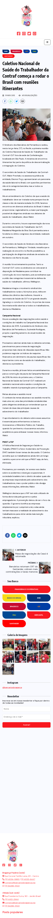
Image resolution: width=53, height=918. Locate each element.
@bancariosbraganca (12, 687)
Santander (14, 624)
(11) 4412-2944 (12, 899)
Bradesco (14, 606)
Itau (14, 615)
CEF (38, 606)
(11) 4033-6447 (28, 879)
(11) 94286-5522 (12, 886)
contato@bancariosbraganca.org (20, 882)
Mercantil (39, 615)
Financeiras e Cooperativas (26, 589)
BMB (39, 598)
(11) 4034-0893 (12, 879)
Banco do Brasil (14, 598)
